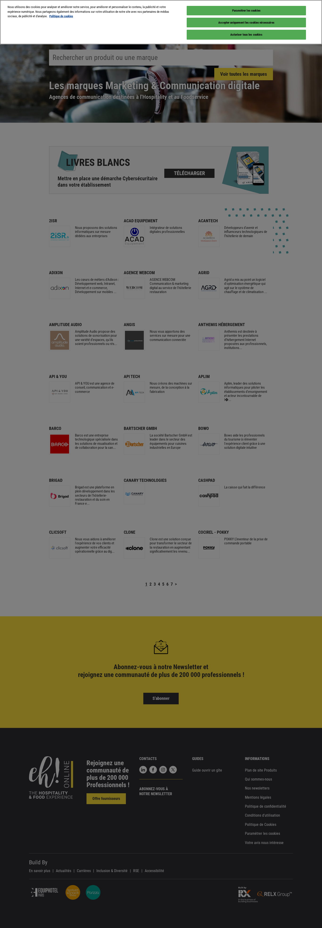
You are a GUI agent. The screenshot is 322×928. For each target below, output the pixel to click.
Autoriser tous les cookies (246, 34)
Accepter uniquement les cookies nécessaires (246, 22)
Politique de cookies (61, 16)
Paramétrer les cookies (246, 10)
